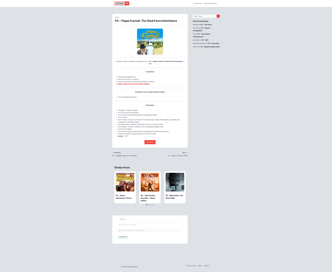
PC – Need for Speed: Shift (210, 47)
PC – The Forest (206, 24)
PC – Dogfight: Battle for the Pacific (124, 154)
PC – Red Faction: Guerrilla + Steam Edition (148, 198)
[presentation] (125, 182)
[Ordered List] (129, 230)
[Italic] (122, 230)
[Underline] (124, 230)
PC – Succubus (213, 43)
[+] (143, 230)
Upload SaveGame (210, 3)
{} (141, 230)
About (200, 266)
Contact (206, 266)
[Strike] (126, 230)
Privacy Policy (191, 266)
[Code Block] (136, 230)
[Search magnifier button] (218, 16)
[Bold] (119, 230)
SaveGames (197, 3)
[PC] (116, 17)
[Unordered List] (131, 230)
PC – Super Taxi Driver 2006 (178, 154)
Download (150, 142)
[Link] (139, 230)
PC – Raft (205, 40)
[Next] (182, 187)
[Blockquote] (134, 230)
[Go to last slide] (117, 187)
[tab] (146, 204)
